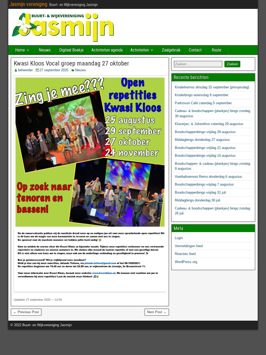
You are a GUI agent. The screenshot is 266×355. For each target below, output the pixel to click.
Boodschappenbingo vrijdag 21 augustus (205, 148)
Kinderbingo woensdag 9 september (201, 95)
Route (216, 50)
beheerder (25, 70)
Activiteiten (139, 50)
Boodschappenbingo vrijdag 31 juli (200, 192)
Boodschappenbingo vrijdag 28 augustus (205, 132)
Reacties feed (185, 254)
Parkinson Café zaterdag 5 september (203, 103)
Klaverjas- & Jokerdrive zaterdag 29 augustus (209, 124)
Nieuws (45, 50)
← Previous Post (26, 312)
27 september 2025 (53, 70)
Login (179, 238)
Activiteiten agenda (107, 50)
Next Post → (157, 312)
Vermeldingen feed (189, 246)
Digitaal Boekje (71, 50)
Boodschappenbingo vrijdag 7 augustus (204, 184)
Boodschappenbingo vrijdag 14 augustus (205, 155)
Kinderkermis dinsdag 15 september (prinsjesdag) (212, 87)
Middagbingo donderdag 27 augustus (202, 140)
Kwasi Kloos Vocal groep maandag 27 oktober (71, 63)
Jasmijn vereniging (28, 4)
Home (20, 50)
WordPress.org (186, 262)
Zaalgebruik (171, 50)
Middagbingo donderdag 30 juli (197, 200)
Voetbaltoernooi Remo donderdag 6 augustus (208, 177)
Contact (195, 50)
